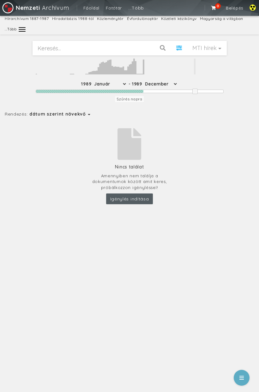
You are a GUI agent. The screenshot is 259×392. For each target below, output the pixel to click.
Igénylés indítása (129, 199)
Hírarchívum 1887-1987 (27, 18)
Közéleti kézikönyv (179, 18)
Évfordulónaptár (142, 18)
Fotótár (114, 7)
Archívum (42, 7)
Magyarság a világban (221, 18)
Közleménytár (110, 18)
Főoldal (91, 7)
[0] (213, 7)
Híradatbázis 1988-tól (73, 18)
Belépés (234, 7)
